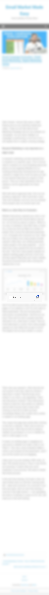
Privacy (35, 300)
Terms (39, 300)
